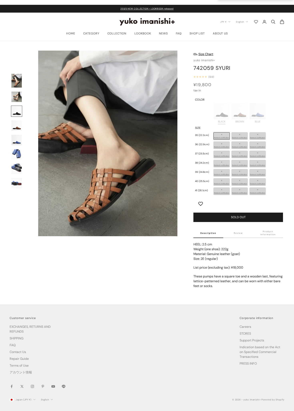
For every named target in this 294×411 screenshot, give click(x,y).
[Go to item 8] (16, 183)
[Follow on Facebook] (12, 386)
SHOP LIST (197, 33)
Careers (245, 327)
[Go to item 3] (16, 111)
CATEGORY (91, 33)
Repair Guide (19, 359)
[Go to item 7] (16, 168)
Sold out (238, 217)
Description (208, 233)
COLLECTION (117, 33)
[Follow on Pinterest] (43, 386)
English (240, 21)
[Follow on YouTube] (53, 386)
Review (238, 233)
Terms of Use (19, 365)
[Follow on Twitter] (22, 386)
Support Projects (252, 340)
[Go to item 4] (16, 125)
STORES (245, 333)
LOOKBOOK (142, 33)
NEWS (163, 33)
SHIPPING (16, 338)
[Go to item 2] (16, 96)
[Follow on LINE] (64, 386)
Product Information (268, 233)
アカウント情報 (21, 372)
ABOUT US (220, 33)
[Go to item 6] (16, 154)
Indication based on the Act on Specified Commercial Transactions (260, 352)
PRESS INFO (248, 363)
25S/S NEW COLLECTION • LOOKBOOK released (146, 8)
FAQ (179, 33)
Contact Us (18, 352)
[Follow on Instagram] (32, 386)
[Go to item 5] (16, 140)
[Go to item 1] (16, 80)
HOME (70, 33)
